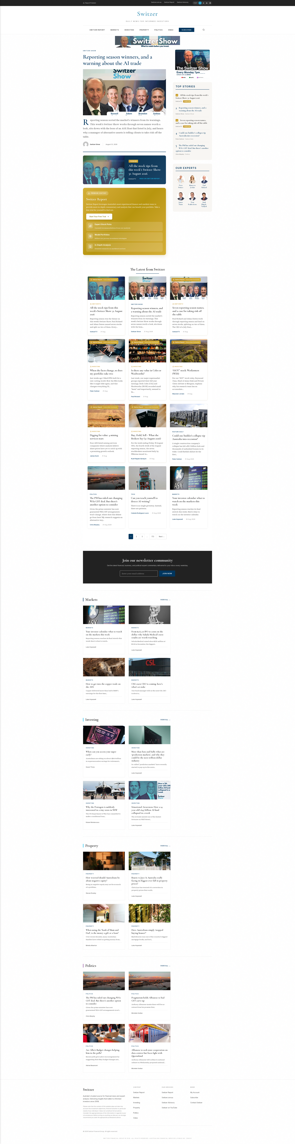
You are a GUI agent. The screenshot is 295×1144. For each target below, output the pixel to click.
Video (170, 30)
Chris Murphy (94, 525)
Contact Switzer (196, 1103)
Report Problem (90, 3)
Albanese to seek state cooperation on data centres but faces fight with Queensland (149, 1053)
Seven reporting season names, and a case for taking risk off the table (188, 311)
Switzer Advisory (182, 2)
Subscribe (187, 30)
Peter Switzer (177, 459)
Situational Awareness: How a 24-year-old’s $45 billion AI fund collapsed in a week (147, 810)
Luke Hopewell (177, 519)
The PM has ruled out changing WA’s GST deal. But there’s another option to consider (192, 148)
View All (165, 600)
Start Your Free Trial (97, 217)
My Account (194, 1092)
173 (153, 536)
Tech (133, 494)
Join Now (167, 573)
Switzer (147, 14)
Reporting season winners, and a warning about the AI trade (117, 60)
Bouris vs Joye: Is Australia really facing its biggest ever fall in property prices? (149, 880)
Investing (129, 30)
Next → (162, 536)
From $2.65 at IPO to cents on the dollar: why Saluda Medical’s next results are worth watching (147, 634)
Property (144, 30)
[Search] (204, 30)
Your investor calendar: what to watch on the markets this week (188, 501)
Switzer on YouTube (169, 1108)
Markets (115, 30)
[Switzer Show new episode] (147, 41)
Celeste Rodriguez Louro (140, 513)
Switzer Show (95, 144)
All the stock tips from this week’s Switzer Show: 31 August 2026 (106, 311)
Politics (158, 30)
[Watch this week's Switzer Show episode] (192, 64)
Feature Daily (178, 432)
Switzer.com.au (156, 2)
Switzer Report (169, 2)
